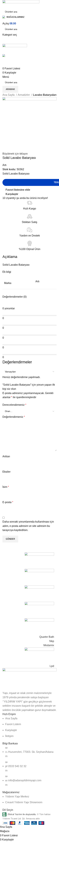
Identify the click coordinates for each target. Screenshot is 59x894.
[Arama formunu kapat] (4, 4)
